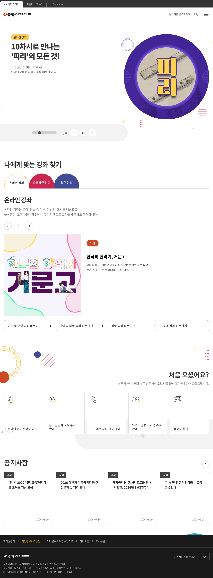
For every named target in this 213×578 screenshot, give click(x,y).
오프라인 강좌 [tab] (41, 182)
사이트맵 (84, 541)
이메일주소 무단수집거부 (60, 541)
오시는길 (100, 541)
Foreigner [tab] (58, 4)
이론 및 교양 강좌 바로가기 (24, 326)
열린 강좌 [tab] (67, 182)
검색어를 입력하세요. (180, 14)
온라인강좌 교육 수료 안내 (62, 427)
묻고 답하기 (180, 429)
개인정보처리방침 (31, 541)
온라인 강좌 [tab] (16, 183)
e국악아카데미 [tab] (11, 4)
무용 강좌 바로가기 (175, 326)
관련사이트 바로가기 (185, 557)
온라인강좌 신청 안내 (21, 429)
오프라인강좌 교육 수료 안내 (147, 427)
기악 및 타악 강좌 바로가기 (76, 326)
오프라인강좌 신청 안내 (105, 429)
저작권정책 (9, 541)
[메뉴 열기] (206, 14)
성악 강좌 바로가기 (123, 326)
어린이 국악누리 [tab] (34, 4)
